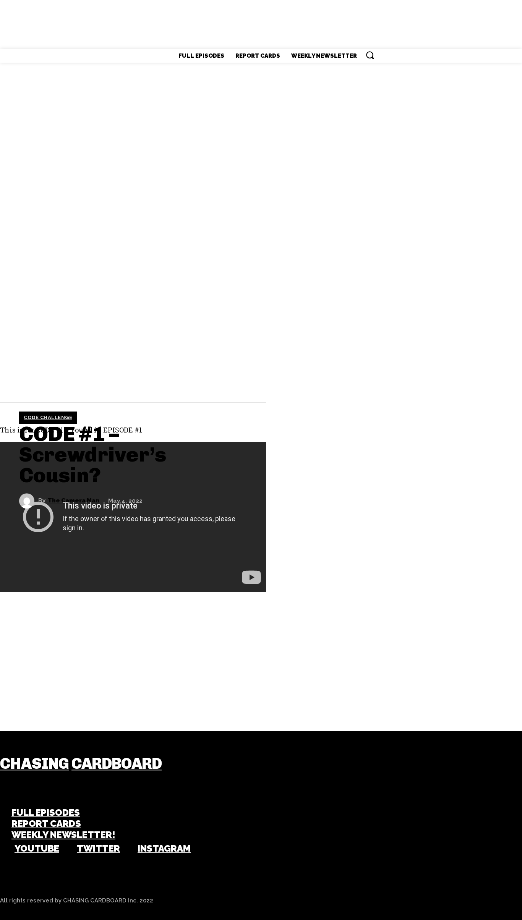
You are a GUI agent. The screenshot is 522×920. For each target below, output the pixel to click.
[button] (369, 55)
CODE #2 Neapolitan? (463, 694)
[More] (108, 380)
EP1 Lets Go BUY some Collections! (94, 694)
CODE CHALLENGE (48, 417)
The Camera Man (73, 501)
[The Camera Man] (28, 501)
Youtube (37, 848)
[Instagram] (127, 849)
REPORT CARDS (46, 823)
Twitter (98, 848)
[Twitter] (34, 380)
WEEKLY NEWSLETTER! (63, 834)
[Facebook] (11, 380)
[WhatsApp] (80, 380)
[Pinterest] (57, 380)
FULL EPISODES (45, 812)
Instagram (164, 848)
